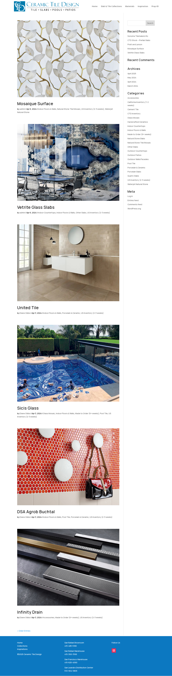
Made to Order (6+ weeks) (87, 413)
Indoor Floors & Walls (47, 109)
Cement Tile (133, 109)
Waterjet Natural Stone (138, 184)
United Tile (28, 307)
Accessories (48, 617)
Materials (129, 6)
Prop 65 (155, 6)
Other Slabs (81, 212)
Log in (130, 196)
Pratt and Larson (135, 44)
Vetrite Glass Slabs (36, 207)
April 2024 (132, 81)
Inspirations (22, 649)
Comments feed (135, 204)
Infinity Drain (30, 612)
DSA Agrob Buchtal (36, 511)
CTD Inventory (134, 113)
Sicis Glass (28, 408)
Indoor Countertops (47, 212)
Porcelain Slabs (134, 171)
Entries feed (133, 200)
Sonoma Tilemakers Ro (138, 36)
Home (94, 6)
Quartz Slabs (133, 176)
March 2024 (133, 86)
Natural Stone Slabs (136, 138)
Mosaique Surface (35, 103)
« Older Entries (23, 631)
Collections (22, 646)
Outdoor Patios (134, 155)
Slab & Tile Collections (111, 6)
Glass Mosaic (49, 413)
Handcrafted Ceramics (138, 122)
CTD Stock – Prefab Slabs (139, 40)
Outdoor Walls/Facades (138, 159)
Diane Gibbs (25, 313)
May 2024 (132, 77)
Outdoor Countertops (137, 151)
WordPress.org (134, 208)
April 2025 (132, 73)
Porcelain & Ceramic (71, 313)
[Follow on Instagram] (114, 650)
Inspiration (143, 6)
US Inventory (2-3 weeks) (92, 109)
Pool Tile (104, 413)
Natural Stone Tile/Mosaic (68, 109)
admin (22, 109)
